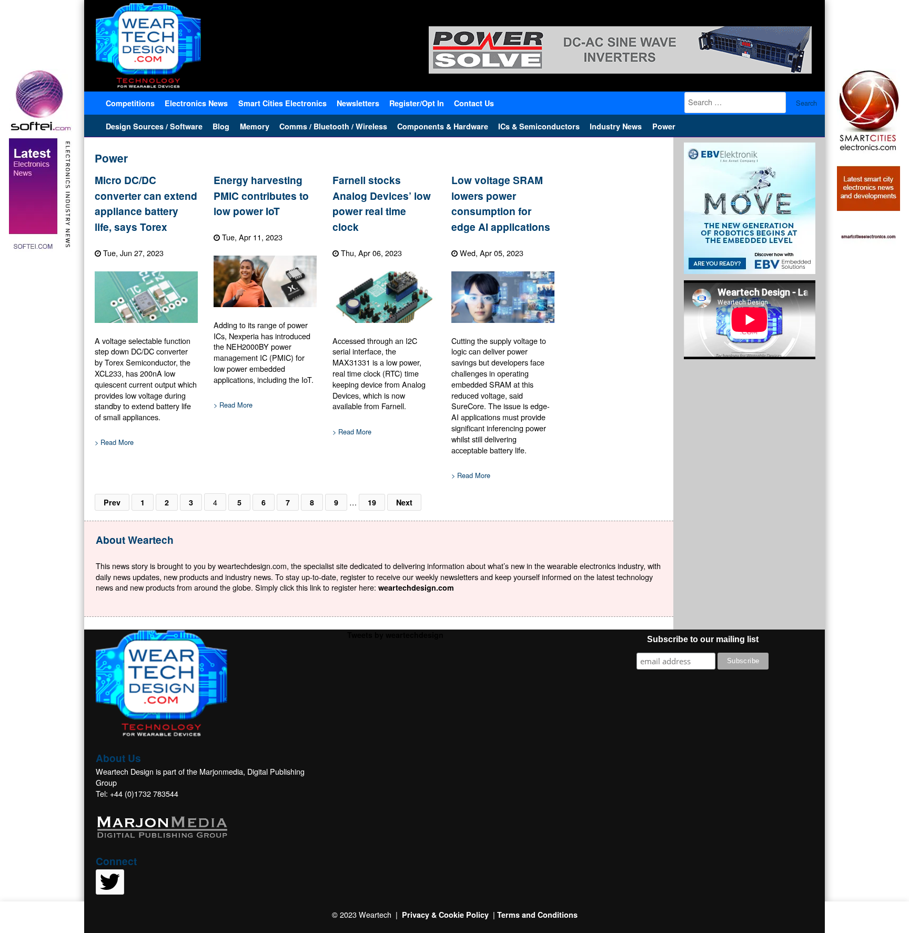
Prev (112, 502)
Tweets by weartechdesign (395, 635)
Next (404, 502)
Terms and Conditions (537, 914)
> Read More (114, 442)
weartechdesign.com (416, 587)
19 (372, 502)
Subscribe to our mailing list (703, 639)
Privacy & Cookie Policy (445, 914)
